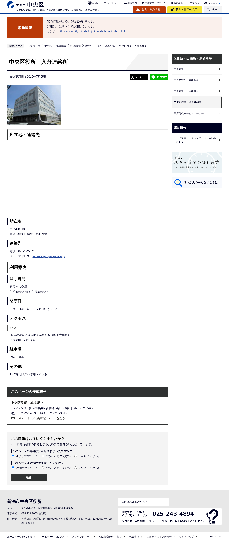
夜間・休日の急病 (186, 9)
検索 (214, 9)
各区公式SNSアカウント (135, 501)
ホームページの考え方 (19, 536)
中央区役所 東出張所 (186, 80)
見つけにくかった (89, 467)
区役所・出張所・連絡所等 (100, 46)
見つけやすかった (26, 467)
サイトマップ (186, 536)
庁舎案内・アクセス (155, 3)
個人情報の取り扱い (110, 536)
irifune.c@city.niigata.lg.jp (49, 256)
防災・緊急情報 (151, 9)
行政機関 (75, 46)
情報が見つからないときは (201, 182)
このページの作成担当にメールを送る (40, 418)
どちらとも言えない (58, 456)
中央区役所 (180, 69)
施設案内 (61, 46)
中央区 (48, 46)
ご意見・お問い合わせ (159, 536)
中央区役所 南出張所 (186, 91)
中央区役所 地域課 (25, 403)
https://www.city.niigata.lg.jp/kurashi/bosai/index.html (92, 31)
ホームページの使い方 (52, 536)
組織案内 (132, 3)
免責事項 (134, 536)
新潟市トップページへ (104, 3)
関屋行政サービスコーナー (189, 113)
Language (212, 3)
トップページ (32, 46)
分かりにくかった (89, 456)
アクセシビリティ (82, 536)
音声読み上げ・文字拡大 (186, 3)
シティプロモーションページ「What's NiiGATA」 (195, 140)
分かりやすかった (26, 456)
